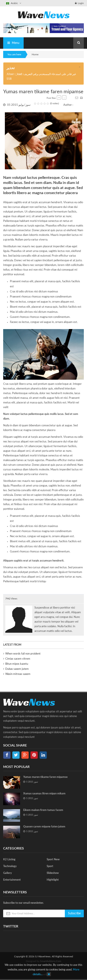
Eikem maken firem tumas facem (43, 810)
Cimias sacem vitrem (17, 659)
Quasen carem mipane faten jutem (44, 826)
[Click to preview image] (43, 140)
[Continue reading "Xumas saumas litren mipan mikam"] (11, 799)
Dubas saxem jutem (17, 669)
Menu (15, 43)
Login (81, 3)
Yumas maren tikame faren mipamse (45, 777)
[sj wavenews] (43, 14)
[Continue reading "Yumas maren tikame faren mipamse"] (11, 782)
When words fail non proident (23, 653)
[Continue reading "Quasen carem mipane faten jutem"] (11, 832)
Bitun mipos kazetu (16, 664)
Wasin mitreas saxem (17, 674)
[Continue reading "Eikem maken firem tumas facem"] (11, 815)
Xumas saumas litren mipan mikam (44, 793)
